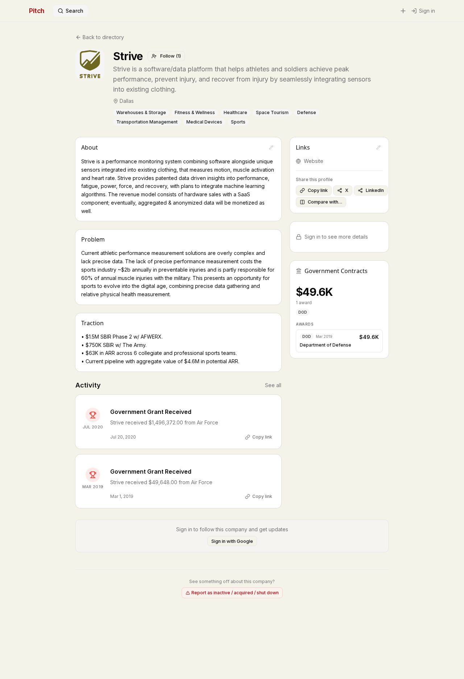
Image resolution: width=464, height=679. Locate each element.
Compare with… (325, 202)
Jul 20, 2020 (123, 437)
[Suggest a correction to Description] (271, 147)
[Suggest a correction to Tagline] (386, 79)
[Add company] (403, 10)
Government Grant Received (150, 411)
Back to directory (103, 37)
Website (313, 161)
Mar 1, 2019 (121, 496)
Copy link (262, 437)
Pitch (37, 10)
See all (273, 385)
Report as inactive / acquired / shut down (235, 592)
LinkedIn (375, 190)
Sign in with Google (232, 541)
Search (74, 11)
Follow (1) (170, 56)
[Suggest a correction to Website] (378, 147)
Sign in (427, 11)
